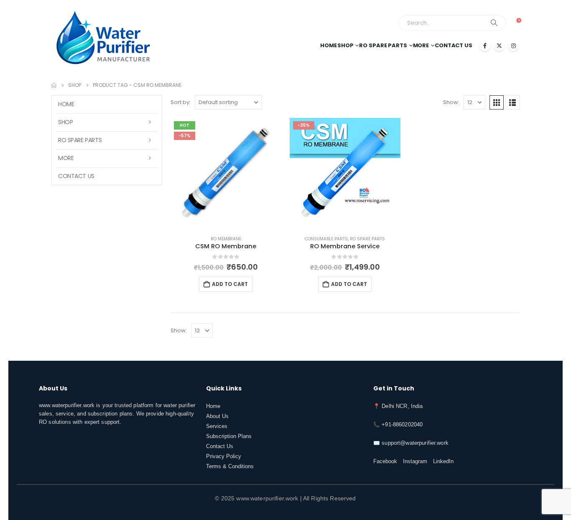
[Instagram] (513, 45)
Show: (451, 102)
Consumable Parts (326, 239)
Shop (345, 45)
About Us (217, 416)
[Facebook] (485, 45)
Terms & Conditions (230, 466)
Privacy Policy (223, 456)
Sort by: (181, 102)
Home (328, 45)
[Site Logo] (103, 38)
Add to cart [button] (230, 284)
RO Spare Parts (383, 45)
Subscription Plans (229, 436)
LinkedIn (443, 461)
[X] (499, 45)
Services (216, 426)
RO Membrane (226, 239)
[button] (496, 102)
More (421, 45)
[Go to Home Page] (53, 85)
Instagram (415, 461)
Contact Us (453, 45)
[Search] (494, 23)
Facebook (385, 461)
